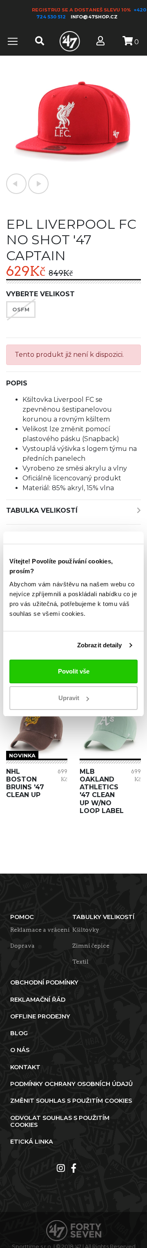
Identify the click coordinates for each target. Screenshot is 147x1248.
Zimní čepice (90, 945)
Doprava (22, 945)
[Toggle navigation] (12, 41)
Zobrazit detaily (99, 645)
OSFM (20, 309)
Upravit (68, 697)
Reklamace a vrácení (40, 929)
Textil (80, 961)
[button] (16, 183)
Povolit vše (73, 671)
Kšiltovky (85, 929)
